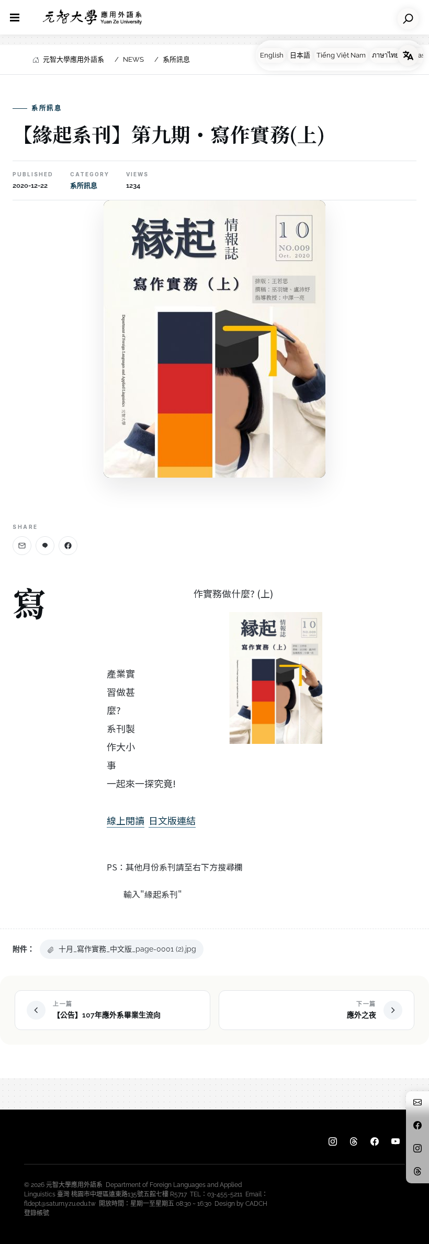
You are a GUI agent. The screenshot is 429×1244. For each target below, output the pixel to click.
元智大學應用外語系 (73, 59)
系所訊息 (176, 59)
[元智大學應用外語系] (92, 17)
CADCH (256, 1203)
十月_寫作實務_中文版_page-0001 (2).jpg (127, 949)
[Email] (22, 545)
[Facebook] (68, 545)
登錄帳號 (36, 1213)
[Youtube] (395, 1142)
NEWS (133, 59)
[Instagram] (332, 1142)
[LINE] (45, 545)
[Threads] (353, 1142)
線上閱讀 (125, 820)
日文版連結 (172, 820)
